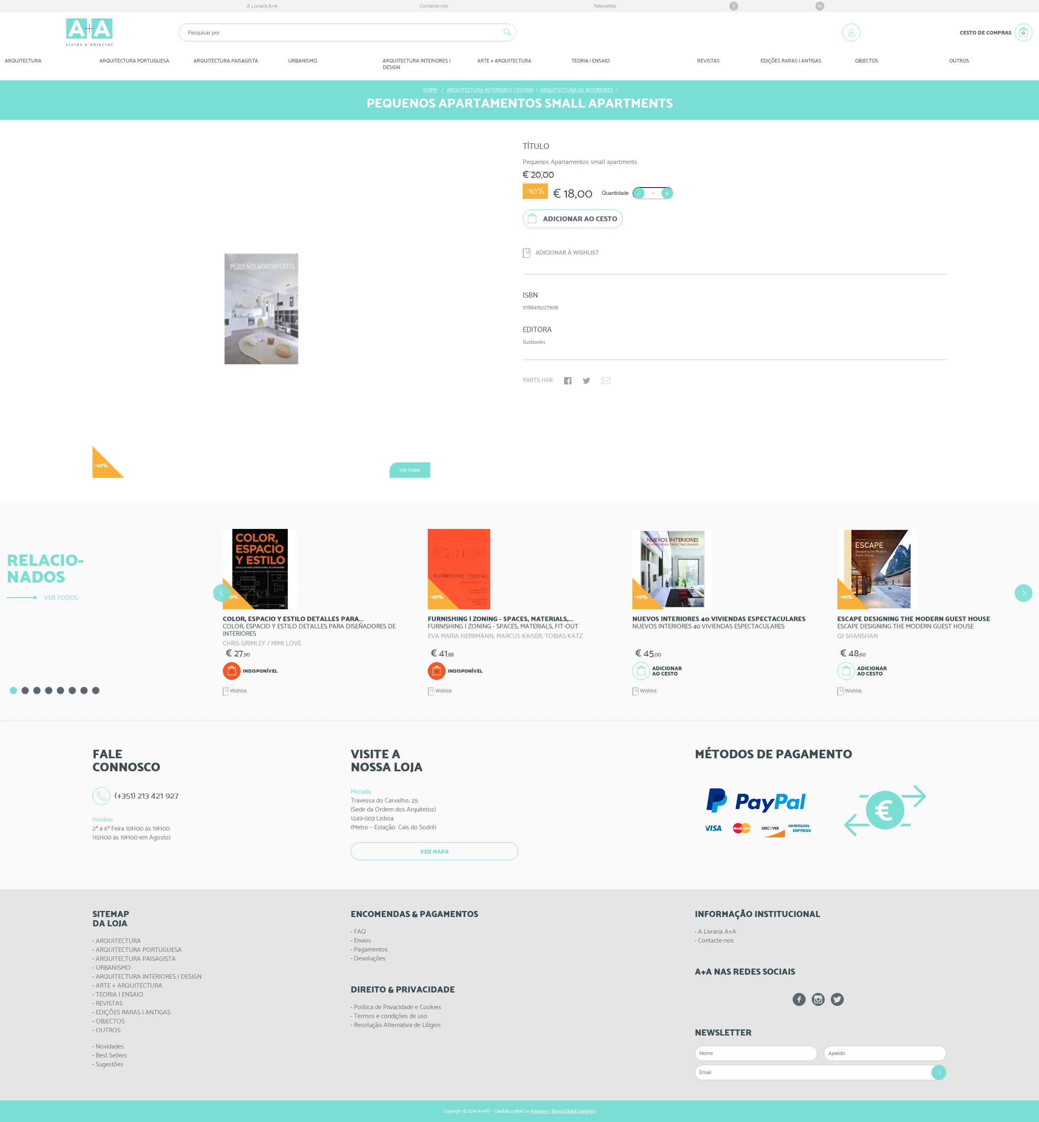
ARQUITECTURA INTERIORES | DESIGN (149, 976)
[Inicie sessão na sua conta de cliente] (851, 32)
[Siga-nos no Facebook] (799, 999)
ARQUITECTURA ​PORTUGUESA (134, 61)
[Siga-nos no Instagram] (818, 999)
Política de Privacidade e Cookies (397, 1007)
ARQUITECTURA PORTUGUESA (139, 950)
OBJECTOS (866, 61)
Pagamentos (371, 949)
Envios (362, 940)
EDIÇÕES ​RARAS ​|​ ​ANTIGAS (791, 61)
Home (430, 90)
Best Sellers (111, 1055)
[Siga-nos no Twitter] (837, 999)
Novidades (110, 1046)
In (820, 6)
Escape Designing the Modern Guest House (913, 619)
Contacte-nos (434, 6)
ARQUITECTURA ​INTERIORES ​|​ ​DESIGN (417, 64)
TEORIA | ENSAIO (119, 994)
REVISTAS (708, 61)
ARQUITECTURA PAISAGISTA (136, 958)
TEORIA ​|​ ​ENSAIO (590, 61)
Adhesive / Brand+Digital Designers (563, 1111)
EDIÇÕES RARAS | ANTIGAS (133, 1012)
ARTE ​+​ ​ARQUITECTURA (504, 61)
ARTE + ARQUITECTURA (129, 985)
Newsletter (605, 6)
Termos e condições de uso (390, 1016)
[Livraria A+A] (89, 32)
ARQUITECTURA (23, 61)
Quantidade (615, 193)
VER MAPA (434, 851)
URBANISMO (113, 967)
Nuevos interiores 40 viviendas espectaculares (719, 619)
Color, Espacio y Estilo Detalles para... (293, 619)
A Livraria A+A (262, 6)
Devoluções (370, 958)
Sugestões (109, 1064)
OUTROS (959, 61)
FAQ (360, 931)
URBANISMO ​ (303, 61)
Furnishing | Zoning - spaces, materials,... (500, 619)
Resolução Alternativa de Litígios (397, 1025)
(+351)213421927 (146, 795)
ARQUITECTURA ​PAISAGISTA (226, 61)
